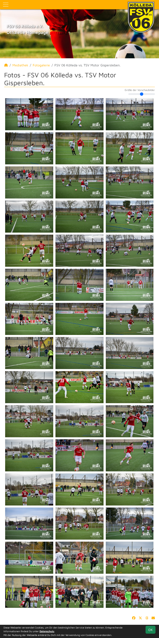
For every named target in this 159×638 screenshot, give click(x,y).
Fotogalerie (41, 65)
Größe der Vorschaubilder (140, 90)
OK (150, 630)
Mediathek (20, 65)
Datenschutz (47, 631)
